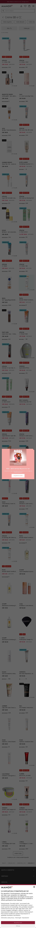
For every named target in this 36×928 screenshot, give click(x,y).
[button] (34, 449)
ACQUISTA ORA (18, 475)
